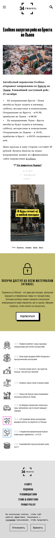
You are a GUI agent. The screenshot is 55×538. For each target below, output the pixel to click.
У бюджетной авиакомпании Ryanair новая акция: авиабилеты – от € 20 (31, 433)
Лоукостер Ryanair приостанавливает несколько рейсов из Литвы (31, 395)
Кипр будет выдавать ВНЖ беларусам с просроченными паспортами (32, 357)
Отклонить (18, 527)
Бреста (42, 86)
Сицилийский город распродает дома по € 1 (31, 445)
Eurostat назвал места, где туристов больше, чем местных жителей (30, 370)
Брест (41, 247)
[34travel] (28, 8)
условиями (10, 520)
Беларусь (20, 247)
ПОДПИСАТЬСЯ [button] (27, 316)
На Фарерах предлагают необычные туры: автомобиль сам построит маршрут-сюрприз (31, 408)
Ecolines (31, 159)
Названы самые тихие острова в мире (31, 383)
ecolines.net (30, 175)
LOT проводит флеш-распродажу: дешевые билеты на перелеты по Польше (30, 420)
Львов (6, 90)
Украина (28, 247)
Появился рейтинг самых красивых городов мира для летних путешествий (30, 345)
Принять (38, 527)
